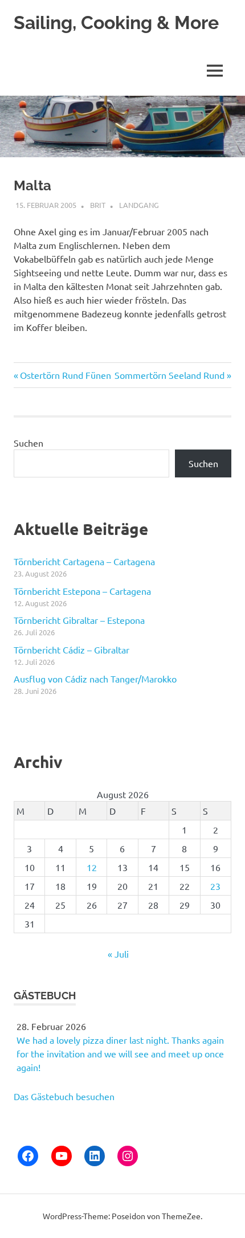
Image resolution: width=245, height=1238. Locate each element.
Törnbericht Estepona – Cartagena (82, 590)
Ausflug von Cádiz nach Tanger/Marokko (95, 678)
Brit (97, 205)
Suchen (28, 442)
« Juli (118, 953)
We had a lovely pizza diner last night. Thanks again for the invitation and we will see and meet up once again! (120, 1053)
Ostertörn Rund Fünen (65, 375)
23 (215, 886)
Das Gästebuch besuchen (64, 1096)
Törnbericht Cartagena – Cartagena (84, 561)
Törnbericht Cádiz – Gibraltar (71, 649)
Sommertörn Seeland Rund (169, 375)
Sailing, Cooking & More (116, 22)
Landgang (139, 205)
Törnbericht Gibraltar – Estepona (79, 620)
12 (92, 867)
